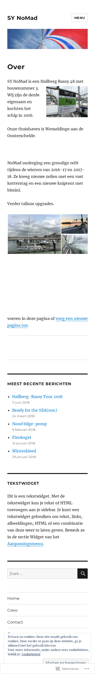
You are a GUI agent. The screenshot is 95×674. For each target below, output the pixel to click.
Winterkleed (24, 451)
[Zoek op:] (42, 573)
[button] (34, 234)
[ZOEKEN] (82, 573)
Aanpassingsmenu (25, 543)
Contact (15, 622)
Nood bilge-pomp (29, 423)
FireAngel (21, 437)
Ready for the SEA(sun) (34, 410)
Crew (12, 610)
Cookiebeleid (31, 654)
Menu (79, 18)
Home (13, 598)
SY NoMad (22, 18)
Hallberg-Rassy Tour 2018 (37, 396)
